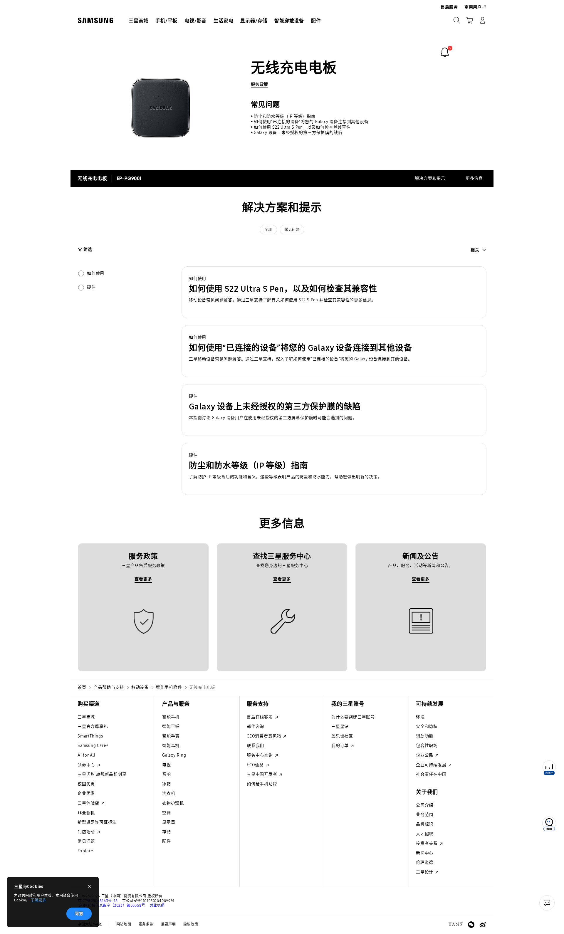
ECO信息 (256, 764)
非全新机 (86, 812)
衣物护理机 (173, 803)
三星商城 (86, 717)
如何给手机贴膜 (262, 784)
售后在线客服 (260, 717)
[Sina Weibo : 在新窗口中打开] (482, 924)
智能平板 (170, 726)
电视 (166, 764)
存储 (166, 831)
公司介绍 (424, 805)
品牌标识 (424, 824)
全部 (268, 230)
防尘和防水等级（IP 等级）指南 (284, 116)
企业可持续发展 (431, 764)
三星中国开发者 (262, 774)
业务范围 (424, 814)
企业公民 (425, 755)
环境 (420, 717)
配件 (166, 841)
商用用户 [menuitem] (473, 7)
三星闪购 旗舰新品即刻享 (102, 774)
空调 (166, 812)
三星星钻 (340, 726)
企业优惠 (86, 793)
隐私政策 (190, 924)
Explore (85, 851)
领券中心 (87, 764)
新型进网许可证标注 (97, 822)
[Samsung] (95, 20)
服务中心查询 (260, 755)
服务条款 (146, 924)
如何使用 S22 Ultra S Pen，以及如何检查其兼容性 (302, 127)
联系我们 (255, 745)
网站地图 (123, 924)
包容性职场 (427, 745)
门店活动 (87, 831)
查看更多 (143, 579)
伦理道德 (424, 862)
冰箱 (166, 784)
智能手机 (170, 717)
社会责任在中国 (431, 774)
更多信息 (474, 178)
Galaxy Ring (174, 755)
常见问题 (292, 230)
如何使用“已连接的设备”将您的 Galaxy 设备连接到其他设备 (311, 121)
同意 (79, 913)
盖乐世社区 (342, 736)
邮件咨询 (255, 726)
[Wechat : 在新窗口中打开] (471, 924)
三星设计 (425, 872)
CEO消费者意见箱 (264, 736)
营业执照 (157, 905)
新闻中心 (424, 853)
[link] (444, 52)
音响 (166, 774)
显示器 (168, 822)
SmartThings (90, 736)
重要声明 (168, 924)
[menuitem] (138, 21)
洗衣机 (168, 793)
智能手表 (170, 736)
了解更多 (38, 900)
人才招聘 (424, 833)
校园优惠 (86, 784)
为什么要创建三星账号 (353, 717)
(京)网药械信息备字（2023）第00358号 (111, 905)
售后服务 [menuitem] (449, 7)
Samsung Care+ (93, 745)
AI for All (86, 755)
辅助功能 (424, 736)
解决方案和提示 (430, 178)
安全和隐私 (427, 726)
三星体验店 (89, 803)
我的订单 (340, 745)
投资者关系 (427, 843)
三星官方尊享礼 (93, 726)
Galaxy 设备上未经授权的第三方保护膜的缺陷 (298, 132)
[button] (334, 292)
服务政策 (259, 84)
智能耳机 (170, 745)
